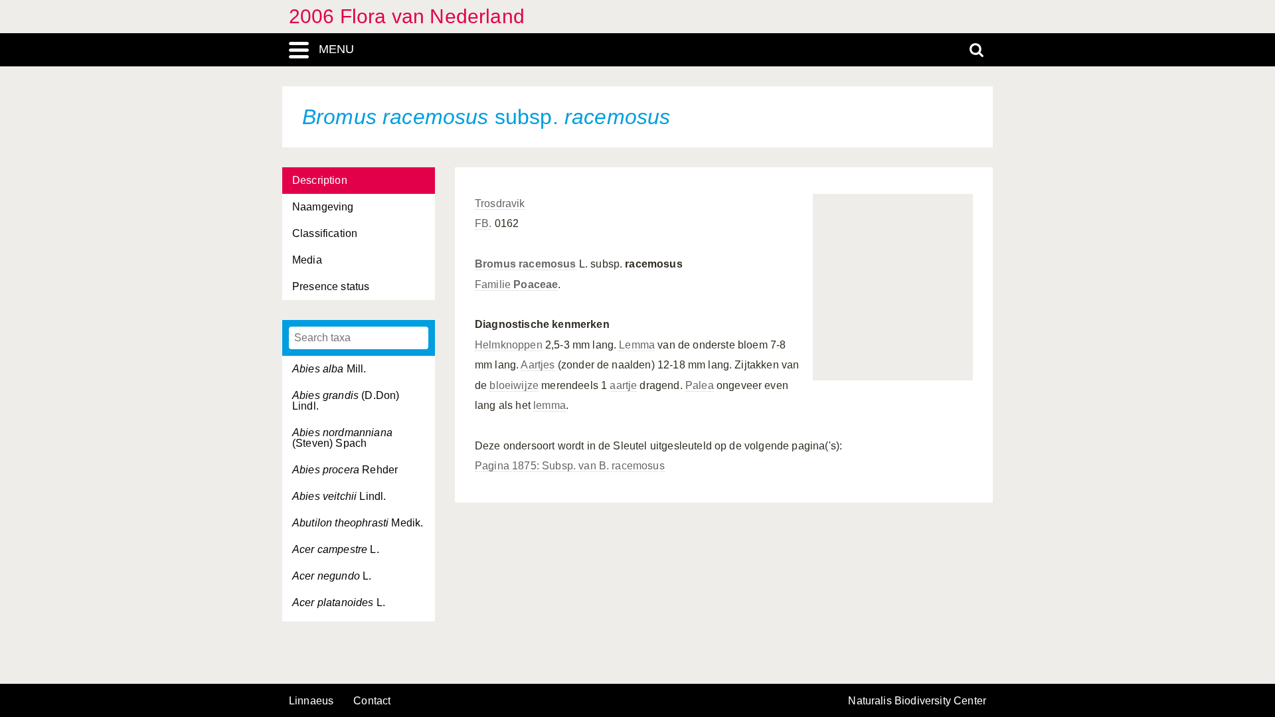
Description (319, 180)
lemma (549, 405)
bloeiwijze (514, 385)
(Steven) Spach (342, 438)
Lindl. (339, 496)
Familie (516, 284)
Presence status (330, 286)
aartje (623, 385)
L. (335, 549)
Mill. (329, 368)
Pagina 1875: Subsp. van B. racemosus (570, 465)
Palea (699, 385)
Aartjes (537, 364)
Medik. (357, 522)
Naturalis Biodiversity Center (917, 701)
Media (307, 260)
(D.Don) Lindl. (345, 401)
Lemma (637, 345)
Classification (324, 233)
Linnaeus (311, 701)
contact (371, 700)
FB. (483, 223)
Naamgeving (323, 206)
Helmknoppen (509, 345)
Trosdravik (500, 203)
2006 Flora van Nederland (407, 16)
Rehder (345, 469)
